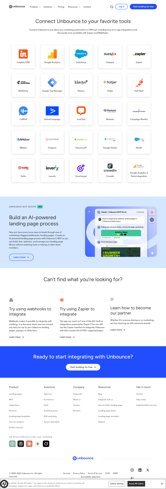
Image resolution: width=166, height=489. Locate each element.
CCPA (107, 473)
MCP (11, 400)
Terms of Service (95, 473)
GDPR (115, 473)
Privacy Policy (79, 473)
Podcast (101, 422)
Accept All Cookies (136, 484)
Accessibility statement (90, 477)
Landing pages (15, 394)
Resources (104, 387)
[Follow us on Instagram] (132, 471)
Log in (121, 6)
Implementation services (146, 405)
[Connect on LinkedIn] (139, 471)
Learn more (19, 257)
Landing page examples (108, 416)
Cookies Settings (117, 484)
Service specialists (51, 422)
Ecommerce (49, 400)
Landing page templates (19, 416)
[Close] (162, 484)
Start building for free (143, 6)
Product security (16, 428)
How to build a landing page (110, 405)
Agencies (48, 394)
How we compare (16, 422)
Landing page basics (107, 411)
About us (77, 400)
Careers (76, 405)
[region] (83, 484)
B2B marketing (50, 416)
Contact (87, 7)
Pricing (61, 7)
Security (66, 473)
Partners (76, 411)
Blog (100, 394)
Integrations (14, 405)
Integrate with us (105, 400)
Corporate (77, 394)
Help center (141, 400)
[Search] (112, 7)
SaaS (46, 405)
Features (12, 411)
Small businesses (51, 411)
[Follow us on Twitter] (147, 471)
